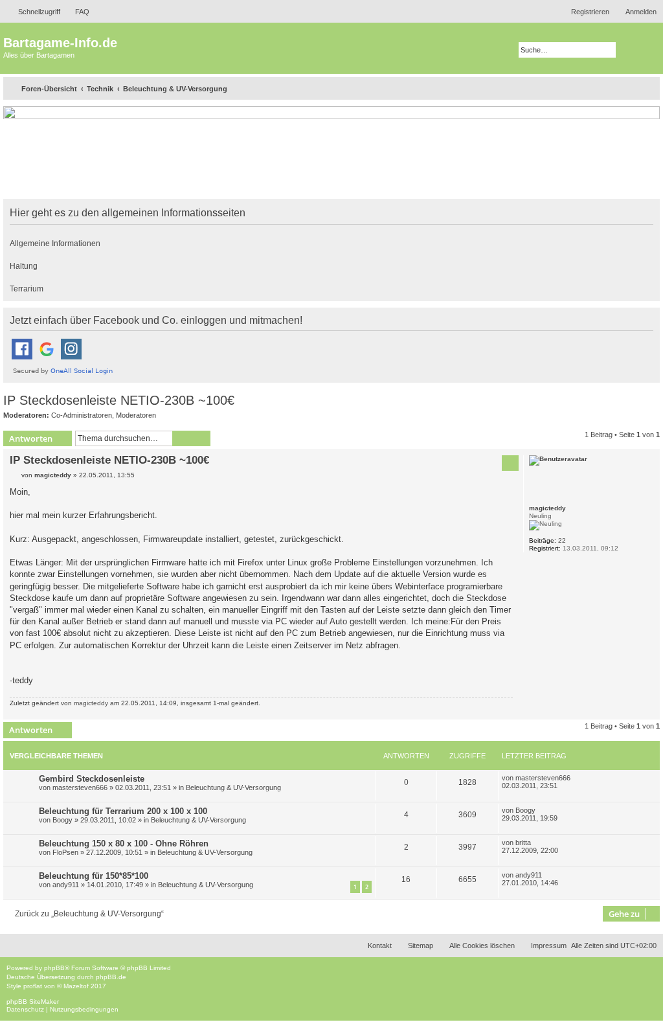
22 (562, 540)
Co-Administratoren (81, 415)
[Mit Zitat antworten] (510, 463)
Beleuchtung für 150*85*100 (93, 876)
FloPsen (65, 852)
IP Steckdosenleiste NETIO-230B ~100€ (118, 400)
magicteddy (547, 508)
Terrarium (26, 288)
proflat (32, 986)
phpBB (54, 967)
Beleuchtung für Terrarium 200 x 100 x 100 (123, 811)
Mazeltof (76, 986)
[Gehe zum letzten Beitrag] (577, 778)
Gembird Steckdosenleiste (91, 779)
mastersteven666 (79, 787)
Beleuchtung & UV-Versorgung (233, 787)
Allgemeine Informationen (55, 243)
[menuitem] (76, 11)
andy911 (65, 885)
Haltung (24, 266)
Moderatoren (136, 415)
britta (523, 842)
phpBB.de (111, 976)
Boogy (62, 820)
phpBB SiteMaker (32, 1001)
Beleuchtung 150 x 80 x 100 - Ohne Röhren (123, 843)
